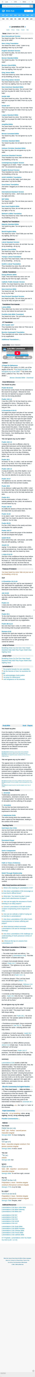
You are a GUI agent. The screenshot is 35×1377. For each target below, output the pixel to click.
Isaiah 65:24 (6, 538)
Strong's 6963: (7, 1148)
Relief (26, 650)
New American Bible (9, 289)
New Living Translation (10, 43)
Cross (13, 30)
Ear (17, 648)
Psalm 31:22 (6, 514)
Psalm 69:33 (6, 523)
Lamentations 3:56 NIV (9, 1215)
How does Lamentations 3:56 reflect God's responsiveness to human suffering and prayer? (17, 921)
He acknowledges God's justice (14, 675)
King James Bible (8, 72)
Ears (20, 648)
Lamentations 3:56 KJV (10, 1223)
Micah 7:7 (22, 980)
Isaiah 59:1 (28, 1033)
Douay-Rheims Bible (9, 275)
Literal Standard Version (10, 242)
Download (30, 378)
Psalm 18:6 (6, 486)
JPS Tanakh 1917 (8, 325)
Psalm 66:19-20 (7, 388)
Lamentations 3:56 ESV (10, 1219)
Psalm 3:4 (5, 603)
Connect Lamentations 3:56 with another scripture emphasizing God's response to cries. (16, 909)
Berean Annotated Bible (10, 134)
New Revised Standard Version (13, 296)
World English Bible (9, 231)
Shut (29, 650)
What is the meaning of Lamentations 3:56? (18, 888)
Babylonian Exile (9, 815)
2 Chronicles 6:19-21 (9, 410)
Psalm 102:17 (6, 530)
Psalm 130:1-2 (7, 469)
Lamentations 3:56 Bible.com (11, 1211)
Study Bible (6, 725)
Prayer (21, 650)
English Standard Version (11, 51)
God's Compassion (9, 850)
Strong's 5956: (7, 1173)
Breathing (5, 648)
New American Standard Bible (12, 87)
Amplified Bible (7, 124)
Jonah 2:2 (5, 545)
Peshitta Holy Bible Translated (13, 314)
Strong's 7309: (7, 1200)
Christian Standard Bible (11, 141)
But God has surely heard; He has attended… (15, 751)
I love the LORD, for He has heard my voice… (15, 753)
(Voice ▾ (12, 345)
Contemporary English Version (13, 163)
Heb (27, 30)
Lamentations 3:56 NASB (10, 1221)
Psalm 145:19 (6, 507)
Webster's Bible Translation (12, 213)
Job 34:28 (5, 593)
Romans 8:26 (6, 631)
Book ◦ (25, 725)
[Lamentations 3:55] (2, 614)
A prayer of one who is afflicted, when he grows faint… (17, 780)
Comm (23, 30)
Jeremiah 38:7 (27, 1102)
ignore (6, 371)
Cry (14, 648)
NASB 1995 (6, 96)
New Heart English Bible (10, 206)
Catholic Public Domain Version (13, 282)
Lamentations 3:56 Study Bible (12, 1226)
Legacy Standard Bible (10, 115)
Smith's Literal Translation (11, 264)
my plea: (25, 369)
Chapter (30, 725)
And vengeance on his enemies (14, 679)
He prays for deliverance (11, 677)
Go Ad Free (3, 1373)
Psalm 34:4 (10, 996)
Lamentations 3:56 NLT (10, 1217)
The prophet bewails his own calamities (16, 669)
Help (9, 650)
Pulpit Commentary (8, 1111)
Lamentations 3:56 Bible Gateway (13, 1209)
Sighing (4, 652)
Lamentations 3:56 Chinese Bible (13, 1230)
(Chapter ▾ (9, 33)
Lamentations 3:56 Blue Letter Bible (14, 1207)
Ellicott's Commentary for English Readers (16, 1087)
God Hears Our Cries (9, 828)
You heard (18, 369)
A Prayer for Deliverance (10, 365)
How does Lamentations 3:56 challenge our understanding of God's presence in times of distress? (17, 936)
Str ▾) (17, 33)
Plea (17, 650)
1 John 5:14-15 (7, 554)
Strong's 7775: (7, 1187)
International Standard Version (13, 192)
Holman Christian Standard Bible (14, 148)
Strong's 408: (6, 1160)
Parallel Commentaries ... (11, 1119)
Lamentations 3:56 (19, 955)
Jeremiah (6, 793)
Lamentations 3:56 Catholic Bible (13, 1235)
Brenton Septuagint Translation (13, 332)
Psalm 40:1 (6, 497)
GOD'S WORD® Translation (11, 177)
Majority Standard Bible (10, 224)
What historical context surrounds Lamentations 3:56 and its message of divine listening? (17, 929)
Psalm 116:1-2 (7, 399)
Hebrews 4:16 (27, 984)
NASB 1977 (6, 106)
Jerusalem (7, 805)
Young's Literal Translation (11, 257)
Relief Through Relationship (12, 873)
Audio (8, 30)
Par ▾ (13, 33)
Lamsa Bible (6, 307)
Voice (9, 652)
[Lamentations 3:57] (33, 614)
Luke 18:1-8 (17, 1025)
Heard (28, 648)
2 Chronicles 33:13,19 (9, 581)
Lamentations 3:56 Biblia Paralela (13, 1228)
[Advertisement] (19, 712)
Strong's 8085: (7, 1135)
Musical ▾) (17, 345)
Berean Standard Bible (10, 58)
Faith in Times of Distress (11, 863)
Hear (23, 648)
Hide (13, 650)
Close (11, 648)
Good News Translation (10, 184)
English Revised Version (10, 170)
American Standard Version (12, 155)
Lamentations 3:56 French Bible (12, 1233)
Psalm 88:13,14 (7, 624)
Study (18, 30)
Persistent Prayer (8, 840)
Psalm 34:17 (6, 479)
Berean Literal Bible (9, 65)
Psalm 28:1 (6, 459)
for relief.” (17, 371)
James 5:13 (6, 1045)
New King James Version (11, 80)
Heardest (5, 650)
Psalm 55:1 (6, 614)
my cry (11, 371)
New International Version (11, 36)
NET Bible (5, 199)
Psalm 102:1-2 (7, 442)
